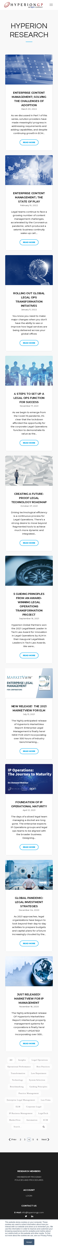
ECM (45, 1120)
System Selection (37, 1080)
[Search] (44, 1127)
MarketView (15, 1120)
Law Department (38, 1073)
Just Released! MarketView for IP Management (29, 998)
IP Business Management (21, 1113)
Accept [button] (29, 1242)
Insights (22, 1060)
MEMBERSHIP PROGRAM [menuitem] (29, 1177)
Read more (29, 142)
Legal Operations (40, 1060)
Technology (17, 1080)
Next (44, 1139)
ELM (18, 1107)
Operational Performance (19, 1067)
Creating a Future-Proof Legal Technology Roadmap (29, 498)
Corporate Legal (33, 1107)
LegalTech (43, 1113)
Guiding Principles (38, 1087)
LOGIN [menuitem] (29, 1195)
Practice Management (29, 1093)
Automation (31, 1120)
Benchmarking (17, 1087)
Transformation (18, 1073)
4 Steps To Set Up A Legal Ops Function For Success (29, 398)
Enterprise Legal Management (21, 1100)
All (11, 1060)
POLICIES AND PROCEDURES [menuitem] (29, 1180)
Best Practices (43, 1067)
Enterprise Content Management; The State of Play (29, 197)
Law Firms (46, 1100)
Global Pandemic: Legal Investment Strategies (29, 902)
